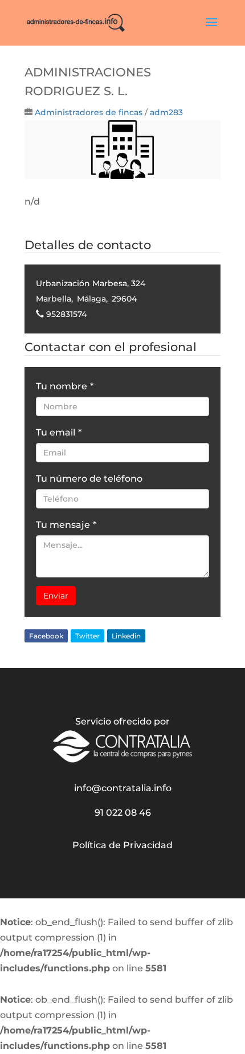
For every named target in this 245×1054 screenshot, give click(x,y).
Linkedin (126, 636)
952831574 (66, 314)
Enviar (55, 596)
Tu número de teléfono (89, 478)
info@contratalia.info (123, 788)
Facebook (46, 636)
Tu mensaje (66, 524)
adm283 (166, 112)
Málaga (91, 299)
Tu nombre (64, 386)
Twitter (87, 636)
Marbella (53, 299)
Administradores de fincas (88, 112)
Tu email (58, 432)
